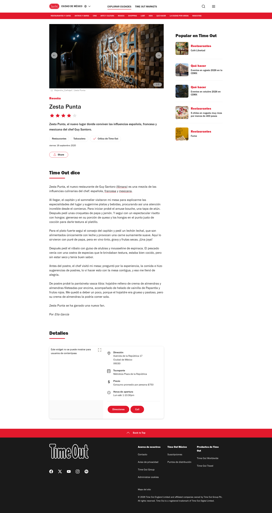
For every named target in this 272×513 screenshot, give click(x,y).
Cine (95, 16)
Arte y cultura (107, 16)
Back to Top (139, 433)
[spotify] (86, 471)
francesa (110, 191)
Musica (121, 16)
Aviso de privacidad (148, 462)
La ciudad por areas (179, 16)
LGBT (143, 16)
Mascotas (196, 16)
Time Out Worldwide (207, 458)
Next (159, 55)
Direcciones (118, 409)
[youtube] (69, 471)
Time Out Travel (205, 466)
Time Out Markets (146, 7)
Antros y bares (82, 16)
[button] (99, 350)
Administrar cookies (148, 477)
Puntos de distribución (179, 462)
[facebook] (51, 471)
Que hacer (161, 16)
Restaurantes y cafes (61, 16)
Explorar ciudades (119, 7)
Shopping (132, 16)
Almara (122, 187)
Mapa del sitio (144, 490)
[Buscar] (203, 6)
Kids (151, 16)
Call (137, 409)
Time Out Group (146, 470)
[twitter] (60, 471)
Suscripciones (174, 455)
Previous (54, 55)
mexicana (125, 191)
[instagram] (77, 471)
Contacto (142, 455)
